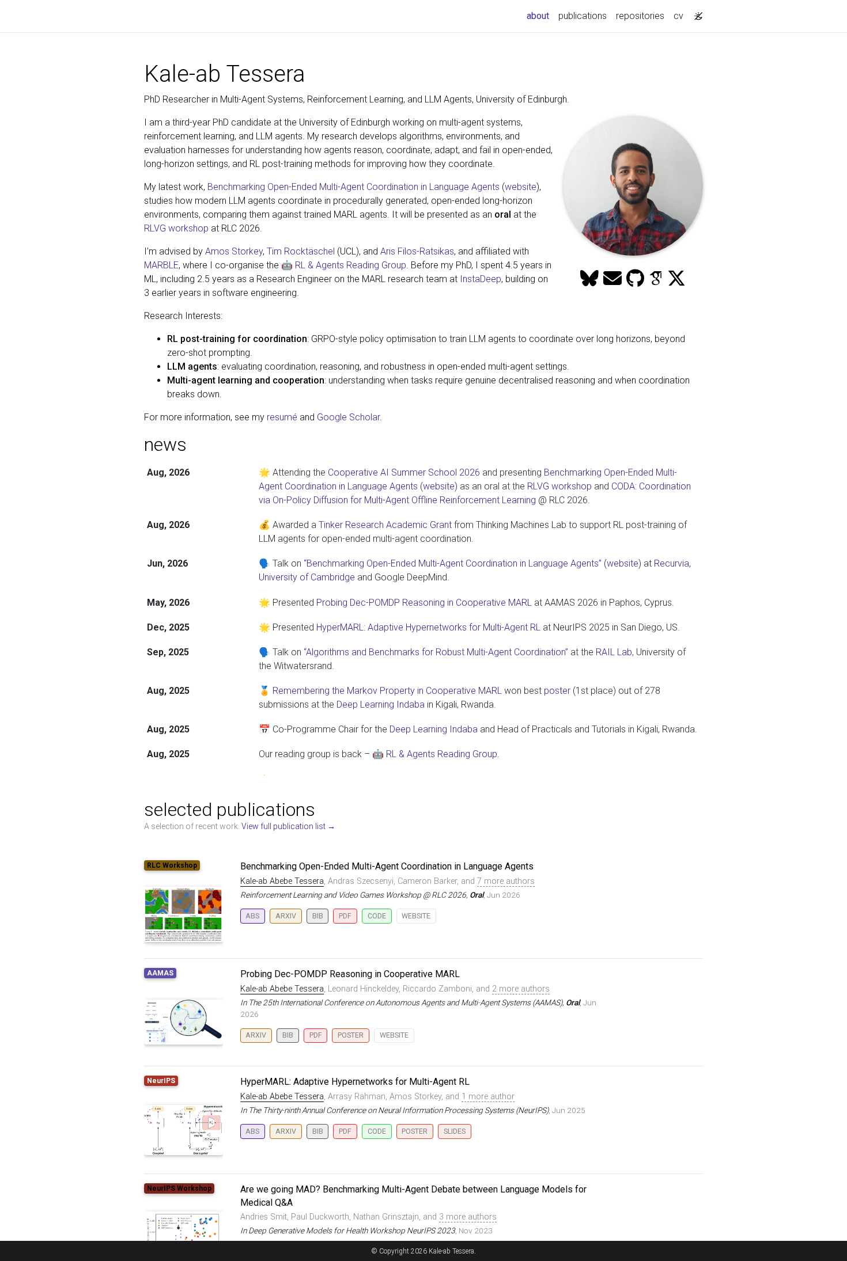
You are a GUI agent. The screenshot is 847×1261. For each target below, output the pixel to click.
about (540, 15)
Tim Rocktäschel (301, 251)
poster (557, 690)
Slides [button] (455, 1131)
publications (582, 15)
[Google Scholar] (656, 279)
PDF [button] (345, 915)
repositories (640, 15)
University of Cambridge (307, 577)
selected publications (229, 810)
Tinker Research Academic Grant (385, 524)
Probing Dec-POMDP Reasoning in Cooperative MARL (424, 602)
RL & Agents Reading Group (441, 754)
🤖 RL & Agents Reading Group (343, 265)
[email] (612, 279)
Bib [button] (317, 915)
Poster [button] (351, 1035)
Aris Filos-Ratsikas (417, 251)
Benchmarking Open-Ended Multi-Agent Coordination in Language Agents (353, 186)
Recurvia (671, 563)
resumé (282, 417)
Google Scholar (348, 417)
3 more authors (468, 1217)
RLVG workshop (176, 228)
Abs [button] (252, 915)
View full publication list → (288, 826)
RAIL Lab (614, 652)
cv (678, 15)
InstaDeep (480, 279)
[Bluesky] (589, 279)
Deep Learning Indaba (380, 704)
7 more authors (506, 881)
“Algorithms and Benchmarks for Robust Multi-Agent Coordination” (436, 652)
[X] (676, 279)
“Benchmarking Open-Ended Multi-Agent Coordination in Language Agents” (453, 563)
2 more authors (521, 989)
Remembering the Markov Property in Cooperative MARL (387, 690)
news (165, 444)
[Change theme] (695, 13)
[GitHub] (635, 279)
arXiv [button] (285, 915)
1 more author (488, 1097)
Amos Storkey (234, 251)
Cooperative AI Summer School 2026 (404, 472)
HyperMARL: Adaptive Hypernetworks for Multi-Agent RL (428, 627)
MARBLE (161, 265)
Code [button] (377, 915)
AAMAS (160, 973)
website (520, 186)
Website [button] (416, 915)
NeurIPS (161, 1081)
